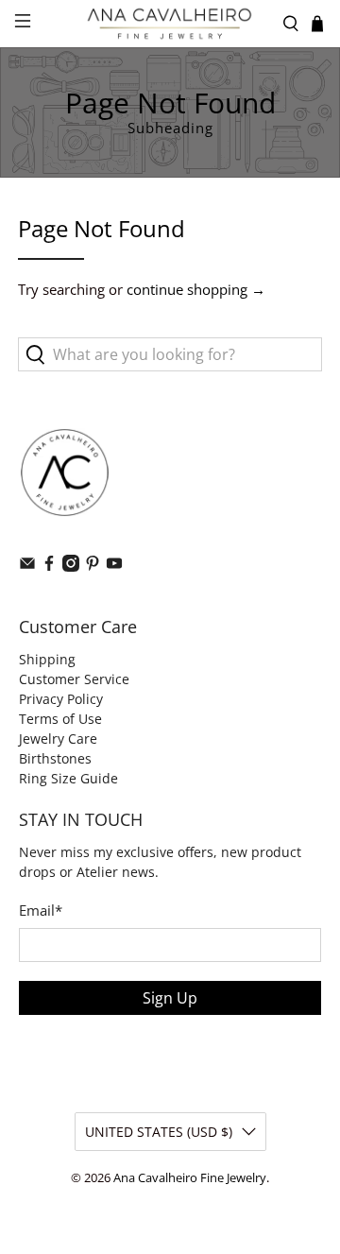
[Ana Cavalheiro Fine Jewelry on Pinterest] (92, 566)
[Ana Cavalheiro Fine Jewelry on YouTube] (114, 566)
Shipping (47, 659)
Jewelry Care (58, 738)
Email (40, 910)
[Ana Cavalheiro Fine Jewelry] (170, 24)
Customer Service (74, 679)
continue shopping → (196, 289)
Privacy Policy (61, 699)
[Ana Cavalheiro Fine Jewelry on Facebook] (49, 566)
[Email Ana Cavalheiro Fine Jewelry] (27, 566)
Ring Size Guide (68, 778)
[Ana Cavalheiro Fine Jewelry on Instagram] (70, 566)
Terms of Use (60, 719)
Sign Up (170, 998)
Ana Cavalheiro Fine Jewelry (189, 1178)
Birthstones (55, 758)
